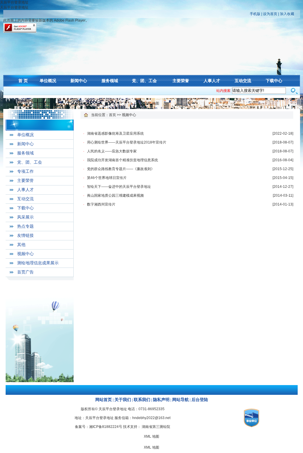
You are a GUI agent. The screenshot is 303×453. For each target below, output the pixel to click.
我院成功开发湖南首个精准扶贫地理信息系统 (122, 160)
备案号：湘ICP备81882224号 (98, 427)
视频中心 (25, 254)
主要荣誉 (181, 80)
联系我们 (142, 399)
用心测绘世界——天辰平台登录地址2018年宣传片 (126, 142)
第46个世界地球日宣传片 (107, 178)
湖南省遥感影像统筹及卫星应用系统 (115, 133)
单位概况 (48, 80)
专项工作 (25, 171)
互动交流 (243, 80)
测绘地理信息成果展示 (38, 263)
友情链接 (25, 235)
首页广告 (25, 272)
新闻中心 (78, 80)
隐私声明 (161, 399)
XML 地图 (151, 103)
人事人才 (212, 80)
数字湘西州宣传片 (101, 204)
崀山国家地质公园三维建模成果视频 (115, 195)
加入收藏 (287, 14)
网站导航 (180, 399)
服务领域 (109, 80)
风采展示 (25, 217)
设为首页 (270, 14)
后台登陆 (199, 399)
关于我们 (123, 399)
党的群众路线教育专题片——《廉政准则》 (120, 169)
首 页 (23, 80)
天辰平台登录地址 (14, 2)
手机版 (255, 14)
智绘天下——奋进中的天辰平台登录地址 (119, 187)
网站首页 (103, 399)
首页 (112, 115)
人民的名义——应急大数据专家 (112, 151)
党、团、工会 (144, 80)
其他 (21, 244)
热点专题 (25, 226)
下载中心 (274, 80)
